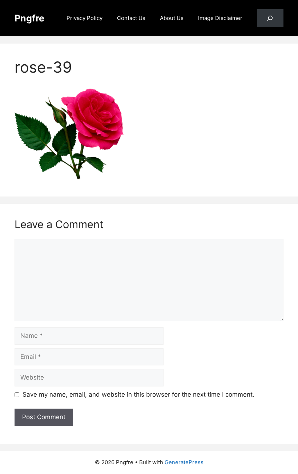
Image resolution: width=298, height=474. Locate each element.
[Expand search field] (270, 18)
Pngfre (29, 18)
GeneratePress (184, 462)
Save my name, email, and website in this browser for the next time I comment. (138, 394)
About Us (172, 18)
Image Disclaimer (220, 18)
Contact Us (131, 18)
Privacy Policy (84, 18)
